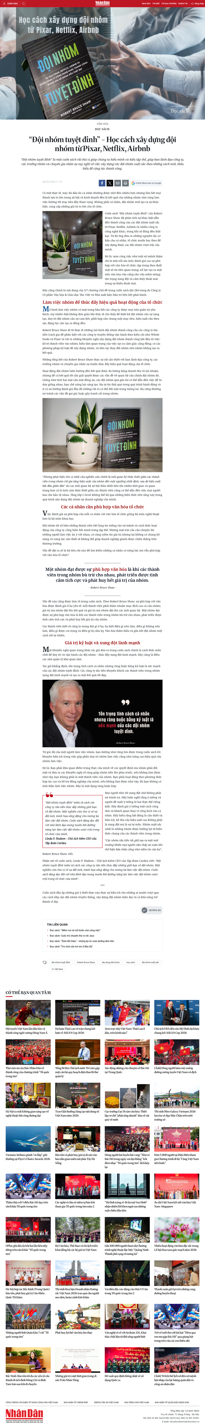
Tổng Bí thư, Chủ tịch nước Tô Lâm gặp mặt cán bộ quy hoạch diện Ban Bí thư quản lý (77, 1072)
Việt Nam (58, 969)
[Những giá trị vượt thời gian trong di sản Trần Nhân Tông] (77, 1360)
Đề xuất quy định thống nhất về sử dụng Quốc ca (124, 1378)
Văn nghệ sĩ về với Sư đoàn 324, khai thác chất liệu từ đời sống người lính (125, 1334)
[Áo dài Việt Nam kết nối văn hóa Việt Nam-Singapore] (176, 1186)
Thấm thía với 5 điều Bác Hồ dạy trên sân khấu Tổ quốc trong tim (27, 1204)
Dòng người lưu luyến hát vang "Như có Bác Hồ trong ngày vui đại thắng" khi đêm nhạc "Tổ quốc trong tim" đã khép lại (127, 1161)
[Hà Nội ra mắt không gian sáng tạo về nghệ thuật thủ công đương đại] (28, 1095)
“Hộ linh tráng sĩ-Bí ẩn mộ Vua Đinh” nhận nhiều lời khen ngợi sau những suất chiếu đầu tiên (126, 1206)
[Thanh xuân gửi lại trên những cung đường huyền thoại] (176, 1273)
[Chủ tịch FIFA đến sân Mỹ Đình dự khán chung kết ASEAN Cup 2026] (176, 1012)
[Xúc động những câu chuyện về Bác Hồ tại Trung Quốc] (127, 1052)
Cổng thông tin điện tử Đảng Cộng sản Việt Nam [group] (32, 1402)
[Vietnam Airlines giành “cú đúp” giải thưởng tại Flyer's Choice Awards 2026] (28, 1139)
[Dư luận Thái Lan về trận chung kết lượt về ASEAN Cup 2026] (77, 1012)
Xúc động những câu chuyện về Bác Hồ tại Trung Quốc (127, 1070)
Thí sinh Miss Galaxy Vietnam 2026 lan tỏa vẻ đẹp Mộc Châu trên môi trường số (175, 1115)
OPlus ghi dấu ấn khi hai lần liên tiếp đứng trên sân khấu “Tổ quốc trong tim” (26, 1250)
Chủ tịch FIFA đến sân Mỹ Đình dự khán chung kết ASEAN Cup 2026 (176, 1030)
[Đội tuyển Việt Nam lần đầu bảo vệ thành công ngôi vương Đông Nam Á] (28, 1012)
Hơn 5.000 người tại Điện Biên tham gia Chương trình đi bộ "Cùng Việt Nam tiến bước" (176, 1159)
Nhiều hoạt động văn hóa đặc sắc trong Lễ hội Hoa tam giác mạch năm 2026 (176, 1248)
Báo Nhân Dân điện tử (102, 3)
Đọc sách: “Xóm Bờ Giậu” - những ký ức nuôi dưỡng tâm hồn (82, 941)
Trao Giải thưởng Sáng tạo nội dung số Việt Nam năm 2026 (77, 1113)
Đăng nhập (199, 3)
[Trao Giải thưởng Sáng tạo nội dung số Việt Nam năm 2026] (77, 1095)
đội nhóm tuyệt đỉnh (61, 962)
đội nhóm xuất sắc (150, 962)
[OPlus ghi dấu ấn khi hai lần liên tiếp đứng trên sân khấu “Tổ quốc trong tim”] (28, 1230)
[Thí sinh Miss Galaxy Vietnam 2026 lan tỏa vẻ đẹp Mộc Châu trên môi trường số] (176, 1095)
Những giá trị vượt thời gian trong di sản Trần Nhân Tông (75, 1378)
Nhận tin (182, 3)
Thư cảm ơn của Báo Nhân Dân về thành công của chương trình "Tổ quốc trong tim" (27, 1072)
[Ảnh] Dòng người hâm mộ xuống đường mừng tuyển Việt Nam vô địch (175, 1070)
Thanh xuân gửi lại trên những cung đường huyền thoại (174, 1291)
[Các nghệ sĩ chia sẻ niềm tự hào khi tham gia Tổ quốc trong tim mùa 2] (77, 1186)
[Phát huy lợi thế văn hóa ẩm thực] (77, 1316)
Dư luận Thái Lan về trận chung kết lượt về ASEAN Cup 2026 (75, 1030)
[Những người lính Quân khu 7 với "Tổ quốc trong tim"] (28, 1316)
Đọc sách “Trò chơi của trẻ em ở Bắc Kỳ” (71, 946)
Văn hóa (102, 124)
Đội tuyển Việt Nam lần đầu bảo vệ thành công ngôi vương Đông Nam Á (26, 1030)
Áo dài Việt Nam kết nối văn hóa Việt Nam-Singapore (175, 1204)
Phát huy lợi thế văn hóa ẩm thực (73, 1332)
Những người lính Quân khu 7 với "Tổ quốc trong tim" (27, 1334)
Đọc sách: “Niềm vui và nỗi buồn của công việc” (75, 930)
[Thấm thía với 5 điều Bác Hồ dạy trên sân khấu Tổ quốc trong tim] (28, 1186)
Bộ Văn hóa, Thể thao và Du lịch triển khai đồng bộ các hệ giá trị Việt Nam (76, 1248)
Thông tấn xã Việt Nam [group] (106, 1402)
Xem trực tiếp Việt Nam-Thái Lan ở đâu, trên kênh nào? (125, 1030)
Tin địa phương (169, 3)
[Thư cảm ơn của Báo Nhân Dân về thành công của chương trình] (28, 1052)
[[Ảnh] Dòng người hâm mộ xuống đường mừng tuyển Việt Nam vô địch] (176, 1052)
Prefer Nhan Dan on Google (148, 183)
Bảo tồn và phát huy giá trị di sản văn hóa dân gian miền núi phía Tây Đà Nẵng (76, 1159)
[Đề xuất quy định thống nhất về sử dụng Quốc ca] (127, 1360)
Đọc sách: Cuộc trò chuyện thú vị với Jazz (72, 935)
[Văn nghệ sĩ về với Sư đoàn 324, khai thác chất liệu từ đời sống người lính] (127, 1316)
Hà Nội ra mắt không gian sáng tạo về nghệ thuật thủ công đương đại (27, 1113)
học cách (131, 962)
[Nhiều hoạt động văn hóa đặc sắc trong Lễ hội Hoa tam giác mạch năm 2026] (176, 1230)
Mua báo (146, 3)
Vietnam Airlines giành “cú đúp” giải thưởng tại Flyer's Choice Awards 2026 (28, 1157)
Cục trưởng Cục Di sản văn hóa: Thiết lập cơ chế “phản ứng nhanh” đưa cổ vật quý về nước (127, 1115)
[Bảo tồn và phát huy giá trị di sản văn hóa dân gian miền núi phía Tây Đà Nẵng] (77, 1139)
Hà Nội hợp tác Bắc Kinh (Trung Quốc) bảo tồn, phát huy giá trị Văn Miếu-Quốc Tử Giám (28, 1293)
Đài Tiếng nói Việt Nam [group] (137, 1402)
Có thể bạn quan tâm (28, 992)
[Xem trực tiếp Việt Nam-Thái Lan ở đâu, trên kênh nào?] (127, 1012)
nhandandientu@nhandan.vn (184, 1421)
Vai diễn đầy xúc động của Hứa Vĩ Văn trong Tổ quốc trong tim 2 (126, 1291)
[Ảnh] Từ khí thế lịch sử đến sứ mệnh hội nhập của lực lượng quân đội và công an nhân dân (175, 1380)
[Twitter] (110, 183)
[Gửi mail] (117, 183)
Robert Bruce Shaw (86, 962)
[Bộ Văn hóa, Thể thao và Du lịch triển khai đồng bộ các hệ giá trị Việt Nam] (77, 1230)
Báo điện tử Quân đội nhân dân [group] (172, 1402)
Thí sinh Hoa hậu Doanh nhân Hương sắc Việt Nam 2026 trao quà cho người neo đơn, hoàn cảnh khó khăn (77, 1293)
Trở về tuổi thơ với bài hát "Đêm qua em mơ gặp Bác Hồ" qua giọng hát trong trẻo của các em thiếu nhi (175, 1336)
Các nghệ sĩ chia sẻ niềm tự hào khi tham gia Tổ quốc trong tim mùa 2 (75, 1204)
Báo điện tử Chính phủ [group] (76, 1402)
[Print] (125, 183)
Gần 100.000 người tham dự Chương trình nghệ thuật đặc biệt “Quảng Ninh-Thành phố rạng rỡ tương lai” (127, 1250)
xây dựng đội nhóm (111, 962)
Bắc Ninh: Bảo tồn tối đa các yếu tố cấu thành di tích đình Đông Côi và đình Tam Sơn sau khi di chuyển (27, 1380)
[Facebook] (102, 183)
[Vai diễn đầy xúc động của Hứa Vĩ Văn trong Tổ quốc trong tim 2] (127, 1273)
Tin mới (156, 3)
